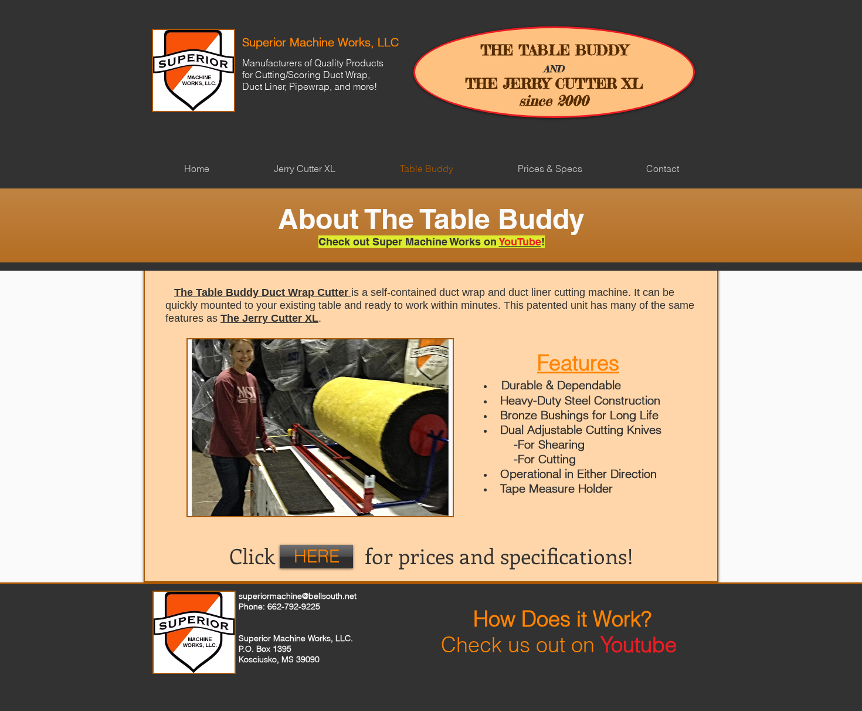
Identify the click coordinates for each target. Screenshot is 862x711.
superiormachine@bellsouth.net (298, 596)
